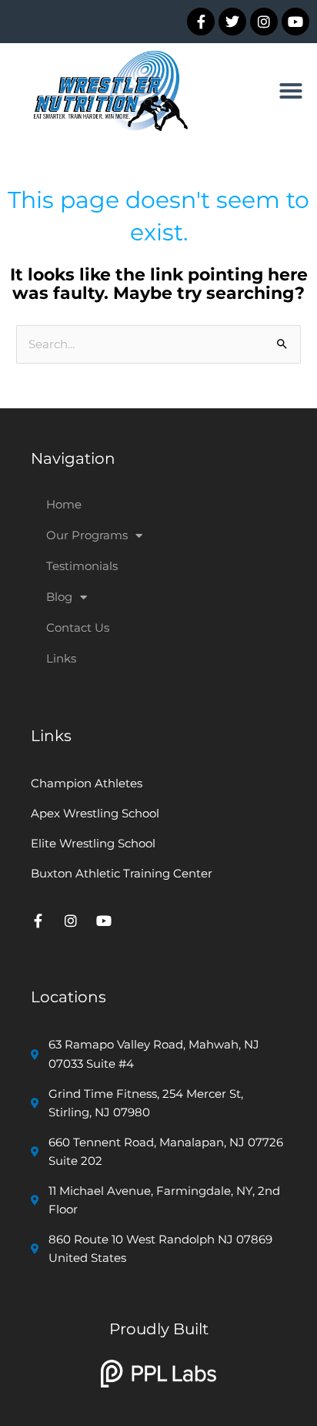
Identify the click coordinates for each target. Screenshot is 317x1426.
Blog (59, 596)
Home (64, 504)
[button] (290, 90)
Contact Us (77, 627)
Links (61, 658)
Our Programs (87, 535)
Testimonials (82, 566)
